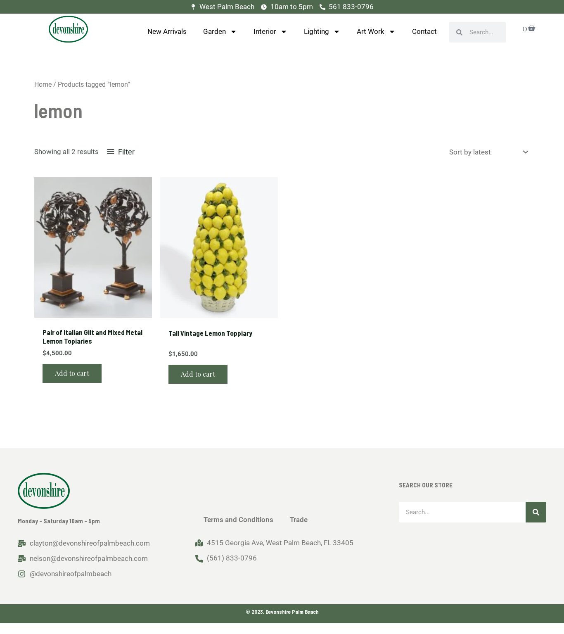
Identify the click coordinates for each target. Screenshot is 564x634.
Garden (214, 31)
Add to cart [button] (72, 373)
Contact (424, 31)
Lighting (316, 31)
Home (43, 84)
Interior (265, 31)
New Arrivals (167, 31)
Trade (299, 519)
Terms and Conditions (238, 519)
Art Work (370, 31)
